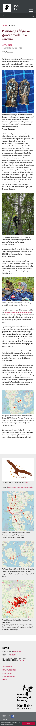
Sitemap (4, 719)
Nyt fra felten (7, 45)
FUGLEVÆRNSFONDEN (8, 676)
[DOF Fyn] (7, 11)
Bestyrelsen (17, 651)
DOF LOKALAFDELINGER (9, 670)
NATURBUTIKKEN (7, 666)
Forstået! (28, 723)
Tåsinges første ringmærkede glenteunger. (17, 312)
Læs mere (14, 724)
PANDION (4, 680)
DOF (16, 5)
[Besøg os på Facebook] (12, 716)
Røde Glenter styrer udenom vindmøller (20, 487)
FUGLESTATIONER (7, 673)
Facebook (13, 655)
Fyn (16, 9)
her (27, 482)
